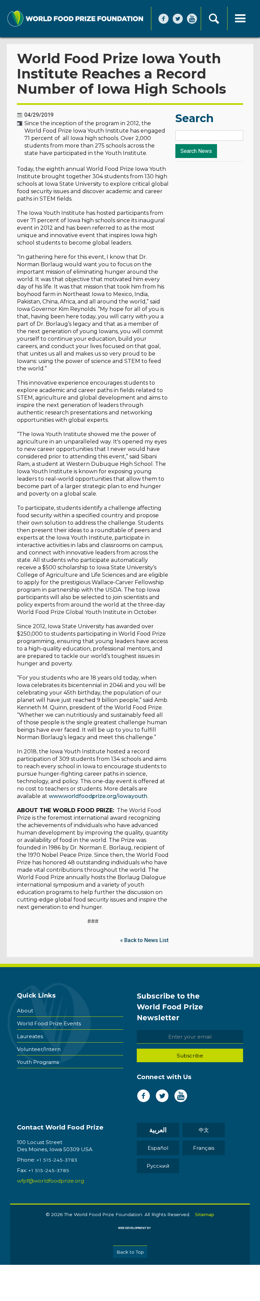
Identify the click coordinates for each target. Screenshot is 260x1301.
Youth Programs (38, 1062)
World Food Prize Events (49, 1023)
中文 (204, 1130)
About (25, 1010)
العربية (158, 1130)
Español (158, 1148)
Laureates (30, 1036)
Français (203, 1148)
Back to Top (130, 1252)
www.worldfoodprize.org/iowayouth (98, 796)
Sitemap (204, 1214)
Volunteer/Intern (39, 1049)
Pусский (158, 1166)
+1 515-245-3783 (57, 1160)
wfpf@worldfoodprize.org (50, 1181)
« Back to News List (144, 940)
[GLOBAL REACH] (130, 1233)
